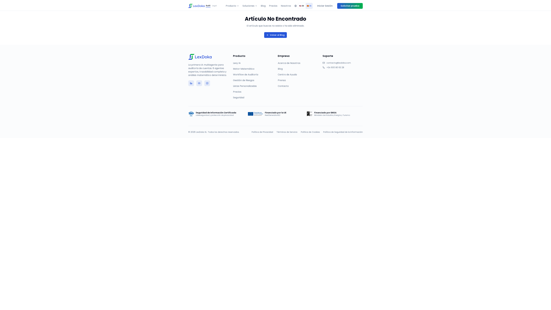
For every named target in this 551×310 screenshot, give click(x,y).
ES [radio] (309, 6)
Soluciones (248, 5)
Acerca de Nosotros (289, 63)
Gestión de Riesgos (243, 80)
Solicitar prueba (350, 5)
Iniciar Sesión (325, 5)
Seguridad (238, 97)
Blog (263, 5)
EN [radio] (301, 6)
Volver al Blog (277, 35)
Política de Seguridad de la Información (343, 132)
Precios (273, 5)
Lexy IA (237, 63)
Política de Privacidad (262, 132)
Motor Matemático (243, 68)
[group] (305, 6)
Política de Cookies (310, 132)
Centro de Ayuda (287, 74)
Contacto (283, 86)
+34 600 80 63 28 (335, 67)
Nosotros (286, 5)
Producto (231, 5)
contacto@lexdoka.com (339, 62)
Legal (214, 6)
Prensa (282, 80)
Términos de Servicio (287, 132)
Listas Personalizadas (245, 86)
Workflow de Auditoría (245, 74)
